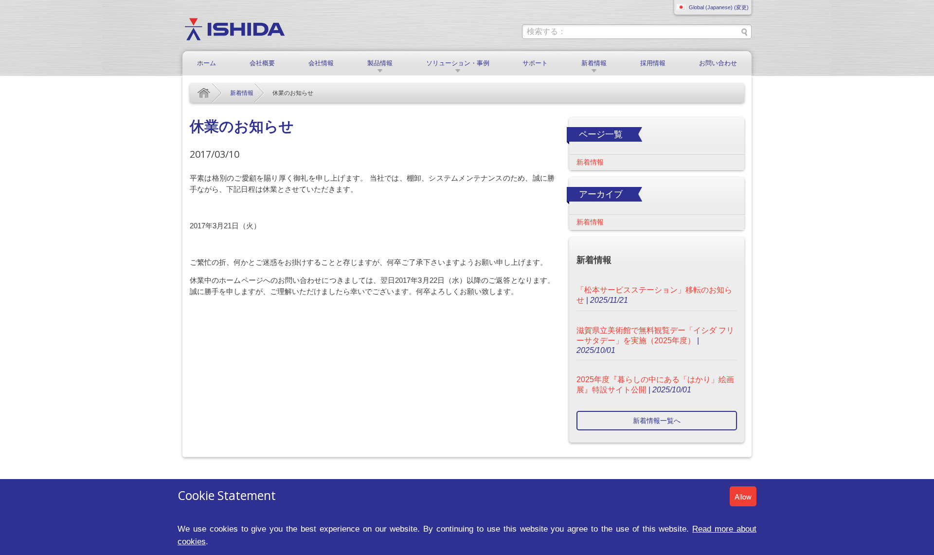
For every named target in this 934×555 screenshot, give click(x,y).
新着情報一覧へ (657, 421)
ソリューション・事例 (457, 63)
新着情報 (594, 63)
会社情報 (321, 63)
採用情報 (652, 63)
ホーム (206, 63)
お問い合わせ (718, 63)
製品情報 (380, 63)
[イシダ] (234, 28)
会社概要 (262, 63)
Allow (743, 496)
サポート (535, 63)
